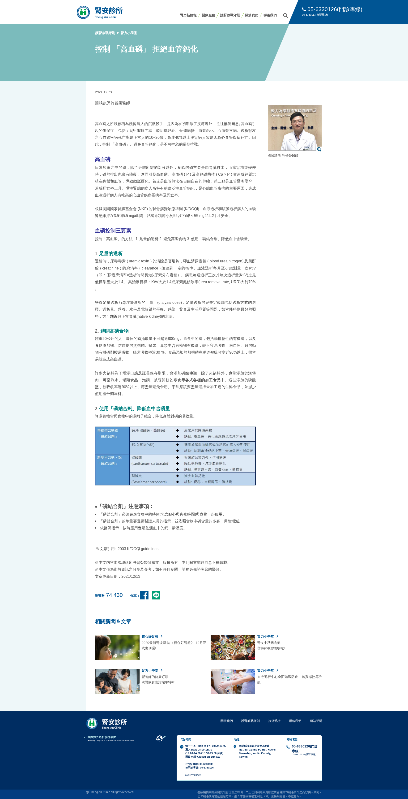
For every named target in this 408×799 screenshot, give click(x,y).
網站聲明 (316, 721)
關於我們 (251, 15)
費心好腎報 (150, 636)
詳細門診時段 (193, 774)
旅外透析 (274, 721)
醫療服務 (208, 15)
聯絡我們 (270, 15)
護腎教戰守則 (230, 15)
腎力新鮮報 (188, 15)
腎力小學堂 (129, 33)
